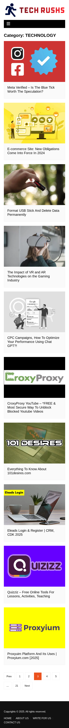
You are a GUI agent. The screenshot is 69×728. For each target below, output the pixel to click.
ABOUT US (22, 718)
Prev (9, 676)
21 (16, 685)
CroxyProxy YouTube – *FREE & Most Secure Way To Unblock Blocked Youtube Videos (31, 407)
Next (27, 685)
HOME (8, 718)
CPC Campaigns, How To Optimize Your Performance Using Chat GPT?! (33, 342)
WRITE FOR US (42, 718)
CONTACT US (12, 722)
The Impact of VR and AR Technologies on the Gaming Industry (28, 276)
